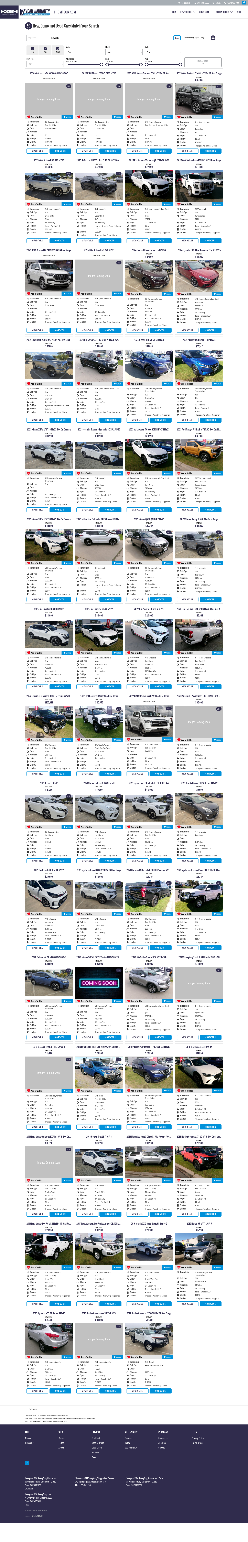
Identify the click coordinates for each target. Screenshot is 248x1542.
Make (68, 46)
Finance (95, 1452)
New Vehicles (186, 12)
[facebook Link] (244, 2)
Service (128, 1438)
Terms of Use (197, 1442)
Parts (127, 1442)
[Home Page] (26, 12)
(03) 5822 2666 (35, 1485)
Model (107, 46)
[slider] (101, 64)
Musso (28, 1438)
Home (174, 12)
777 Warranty (131, 1447)
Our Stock (204, 12)
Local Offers (97, 1447)
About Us (162, 1442)
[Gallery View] (213, 37)
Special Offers (222, 12)
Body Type (30, 58)
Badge (147, 46)
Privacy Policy (198, 1438)
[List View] (219, 37)
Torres (61, 1442)
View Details (37, 150)
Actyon (61, 1447)
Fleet (94, 1457)
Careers (161, 1447)
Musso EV (29, 1442)
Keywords (55, 37)
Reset (177, 37)
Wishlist (68, 117)
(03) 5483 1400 (35, 1501)
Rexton (61, 1438)
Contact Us (60, 150)
